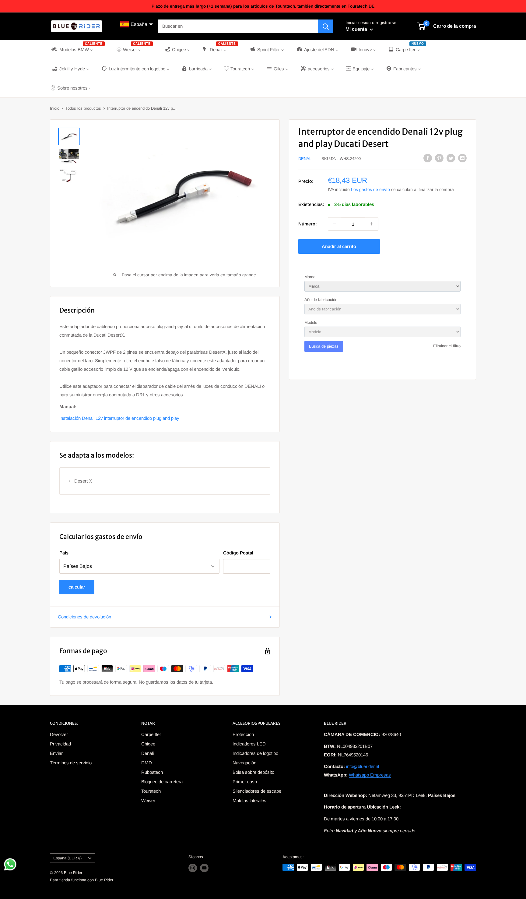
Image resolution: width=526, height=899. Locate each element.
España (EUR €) (67, 858)
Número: (307, 223)
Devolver (59, 734)
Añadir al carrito (339, 246)
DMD (146, 762)
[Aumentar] (371, 224)
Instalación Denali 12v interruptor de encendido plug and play (119, 418)
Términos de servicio (71, 762)
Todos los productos (83, 108)
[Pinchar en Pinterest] (439, 158)
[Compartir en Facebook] (427, 158)
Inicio (54, 108)
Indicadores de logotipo (255, 753)
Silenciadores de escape (257, 791)
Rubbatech (152, 772)
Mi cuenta (356, 29)
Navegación (244, 762)
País (63, 552)
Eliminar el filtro (447, 346)
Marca (309, 276)
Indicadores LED (249, 743)
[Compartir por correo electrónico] (462, 158)
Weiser (148, 800)
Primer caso (245, 781)
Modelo (310, 322)
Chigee (148, 743)
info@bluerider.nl (362, 766)
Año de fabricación (320, 299)
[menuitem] (77, 49)
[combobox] (238, 26)
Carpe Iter (151, 734)
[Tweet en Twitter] (451, 158)
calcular (76, 586)
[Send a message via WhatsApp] (10, 864)
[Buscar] (325, 26)
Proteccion (243, 734)
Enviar (56, 753)
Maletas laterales (249, 800)
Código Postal (238, 552)
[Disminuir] (334, 224)
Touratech (151, 791)
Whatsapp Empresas (370, 774)
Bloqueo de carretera (162, 781)
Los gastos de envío (370, 189)
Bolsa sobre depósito (253, 772)
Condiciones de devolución (84, 616)
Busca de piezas (323, 346)
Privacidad (60, 743)
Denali (305, 158)
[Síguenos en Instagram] (192, 868)
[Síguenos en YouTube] (204, 868)
